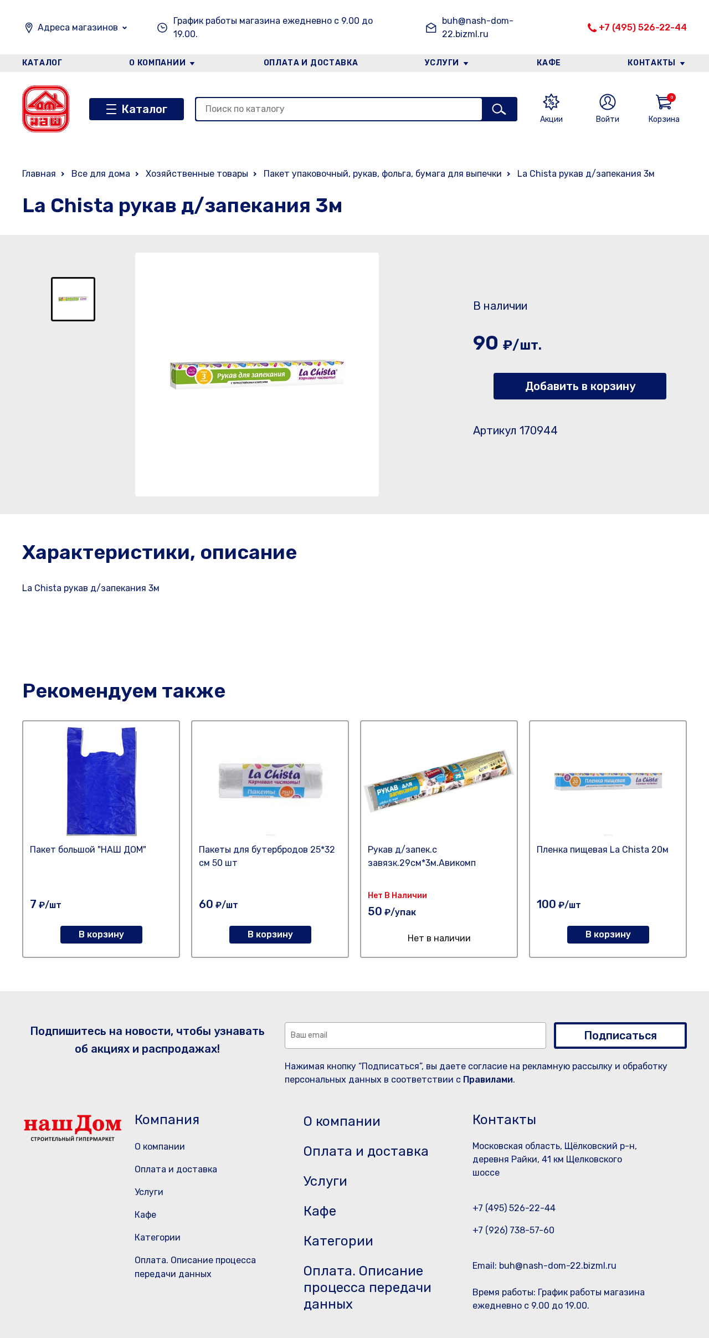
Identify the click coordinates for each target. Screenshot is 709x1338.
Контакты (652, 63)
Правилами (488, 1079)
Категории (158, 1237)
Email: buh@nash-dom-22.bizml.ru (544, 1265)
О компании (157, 63)
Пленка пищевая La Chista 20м (603, 849)
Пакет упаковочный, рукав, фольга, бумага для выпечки (383, 173)
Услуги (442, 63)
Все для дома (100, 173)
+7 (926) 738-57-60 (513, 1230)
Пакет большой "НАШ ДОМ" (88, 849)
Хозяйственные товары (197, 173)
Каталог (42, 63)
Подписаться (620, 1035)
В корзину (101, 934)
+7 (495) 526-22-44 (643, 27)
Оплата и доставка (311, 63)
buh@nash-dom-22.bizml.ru (477, 27)
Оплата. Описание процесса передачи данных (367, 1287)
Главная (39, 173)
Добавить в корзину (580, 386)
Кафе (549, 63)
